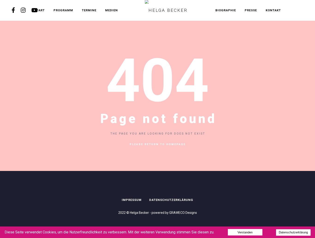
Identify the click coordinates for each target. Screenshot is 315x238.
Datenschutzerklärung (171, 200)
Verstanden (245, 232)
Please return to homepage (158, 144)
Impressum (132, 200)
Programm (63, 10)
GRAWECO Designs (183, 212)
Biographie (225, 10)
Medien (111, 10)
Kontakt (273, 10)
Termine (89, 10)
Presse (251, 10)
